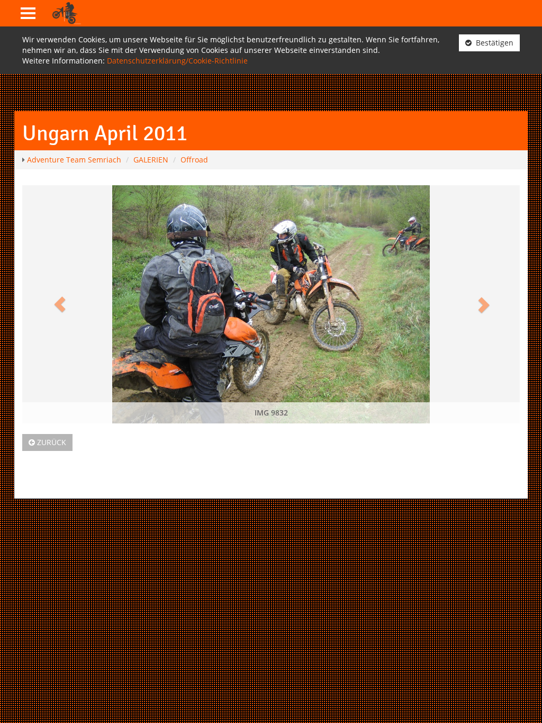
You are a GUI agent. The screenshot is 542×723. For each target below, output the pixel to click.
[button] (59, 304)
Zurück (50, 442)
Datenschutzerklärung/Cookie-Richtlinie (177, 61)
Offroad (194, 160)
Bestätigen (492, 43)
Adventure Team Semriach (74, 160)
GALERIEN (150, 160)
